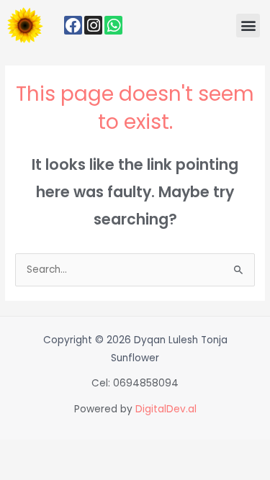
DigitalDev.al (166, 409)
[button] (248, 25)
